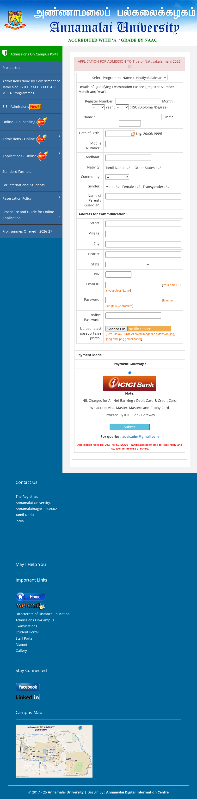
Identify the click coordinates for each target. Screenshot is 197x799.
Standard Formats (16, 171)
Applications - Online (19, 156)
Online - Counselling (19, 122)
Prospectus (11, 67)
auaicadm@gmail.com (140, 436)
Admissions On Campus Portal (34, 54)
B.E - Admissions (15, 106)
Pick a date (133, 134)
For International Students (23, 185)
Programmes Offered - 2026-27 (27, 231)
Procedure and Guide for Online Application (28, 215)
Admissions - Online (19, 139)
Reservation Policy (16, 198)
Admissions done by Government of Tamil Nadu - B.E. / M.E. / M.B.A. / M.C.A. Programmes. (31, 87)
